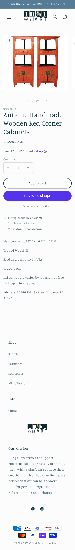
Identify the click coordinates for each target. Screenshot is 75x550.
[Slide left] (28, 101)
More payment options (37, 206)
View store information (25, 229)
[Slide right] (46, 101)
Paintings (15, 363)
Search (13, 354)
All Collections (18, 383)
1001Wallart (30, 542)
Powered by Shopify (49, 542)
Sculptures (16, 373)
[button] (9, 16)
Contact (13, 410)
